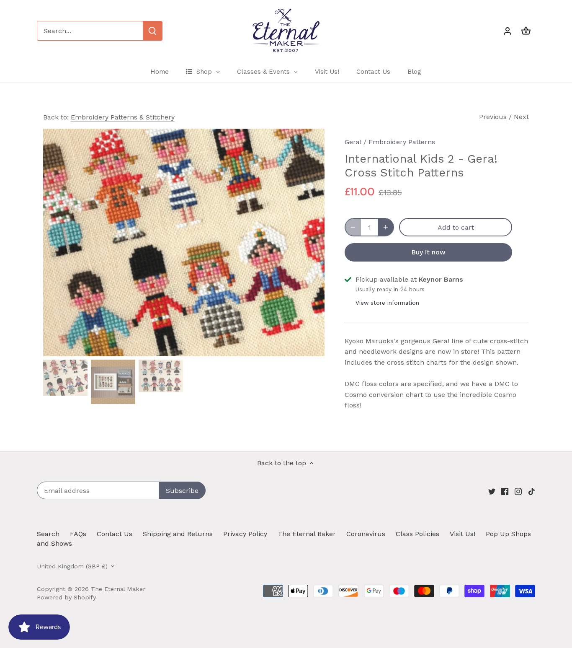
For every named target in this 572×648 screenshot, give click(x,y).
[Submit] (152, 30)
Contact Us (114, 534)
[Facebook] (504, 491)
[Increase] (386, 227)
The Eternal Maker (118, 589)
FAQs (78, 534)
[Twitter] (491, 491)
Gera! (353, 142)
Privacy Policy (245, 534)
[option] (184, 242)
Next (521, 117)
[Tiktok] (531, 491)
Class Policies (417, 534)
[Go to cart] (526, 30)
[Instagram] (518, 491)
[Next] (312, 242)
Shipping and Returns (178, 534)
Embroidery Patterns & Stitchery (123, 117)
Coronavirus (365, 534)
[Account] (507, 30)
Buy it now (428, 252)
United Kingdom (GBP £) (72, 566)
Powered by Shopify (66, 597)
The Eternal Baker (307, 534)
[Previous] (56, 242)
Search (48, 534)
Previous (493, 117)
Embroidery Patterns (401, 142)
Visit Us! (462, 534)
